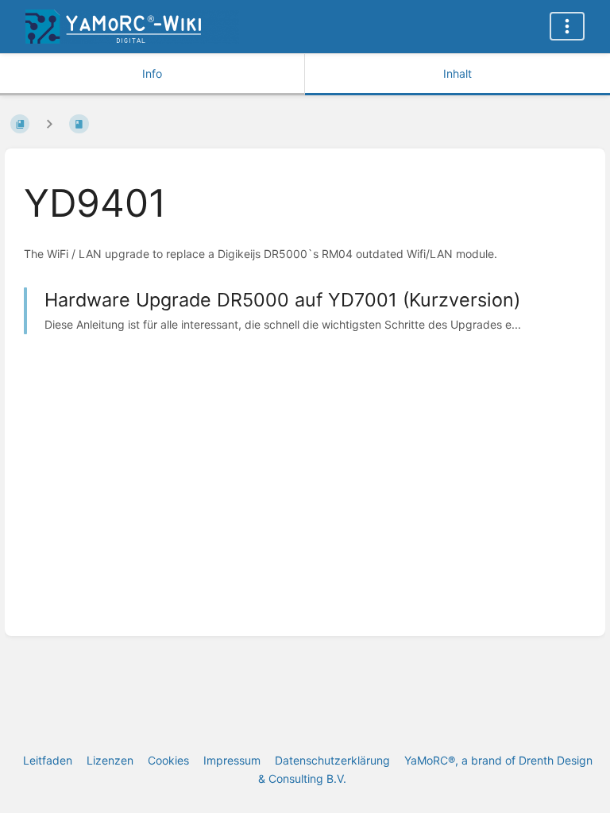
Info (152, 73)
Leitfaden (47, 760)
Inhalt (457, 73)
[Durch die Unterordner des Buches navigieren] (49, 123)
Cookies (168, 760)
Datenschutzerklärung (332, 760)
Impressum (232, 760)
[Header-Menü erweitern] (567, 26)
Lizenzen (110, 760)
